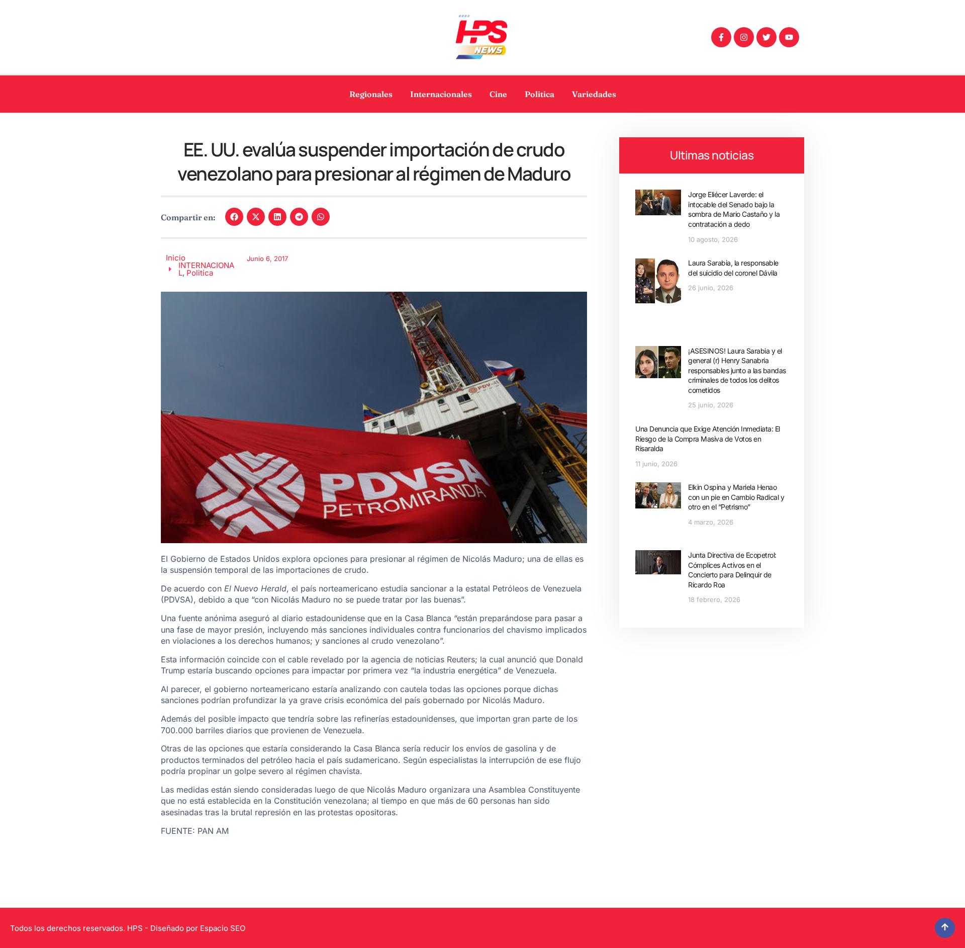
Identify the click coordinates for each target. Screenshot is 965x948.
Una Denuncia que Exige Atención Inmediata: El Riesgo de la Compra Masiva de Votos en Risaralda (707, 438)
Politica (539, 94)
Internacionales (441, 94)
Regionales (371, 94)
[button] (234, 217)
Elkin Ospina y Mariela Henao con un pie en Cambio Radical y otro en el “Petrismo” (736, 497)
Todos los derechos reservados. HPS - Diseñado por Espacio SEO (127, 928)
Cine (498, 94)
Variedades (594, 94)
